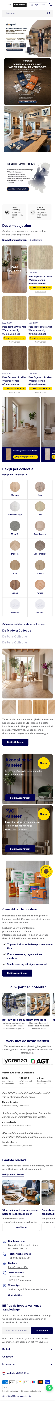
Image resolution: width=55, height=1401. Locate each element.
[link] (15, 607)
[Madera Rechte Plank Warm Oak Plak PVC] (40, 707)
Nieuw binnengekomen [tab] (14, 239)
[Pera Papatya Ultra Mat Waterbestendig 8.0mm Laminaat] (40, 257)
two (5, 1387)
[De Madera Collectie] (27, 673)
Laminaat (33, 273)
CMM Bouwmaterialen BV (20, 1396)
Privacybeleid (42, 1342)
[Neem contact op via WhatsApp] (49, 1388)
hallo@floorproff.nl (18, 1267)
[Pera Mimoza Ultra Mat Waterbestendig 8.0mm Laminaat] (40, 308)
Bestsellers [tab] (36, 239)
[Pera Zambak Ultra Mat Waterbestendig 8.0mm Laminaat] (14, 308)
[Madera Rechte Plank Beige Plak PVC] (25, 707)
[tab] (16, 631)
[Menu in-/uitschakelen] (4, 5)
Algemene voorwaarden (14, 1342)
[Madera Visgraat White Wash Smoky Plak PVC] (9, 707)
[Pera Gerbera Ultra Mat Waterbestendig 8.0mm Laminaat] (14, 358)
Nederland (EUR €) (16, 1373)
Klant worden (40, 291)
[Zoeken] (48, 13)
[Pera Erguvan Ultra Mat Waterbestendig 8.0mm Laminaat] (40, 358)
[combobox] (27, 13)
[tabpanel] (28, 723)
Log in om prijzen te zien (41, 288)
